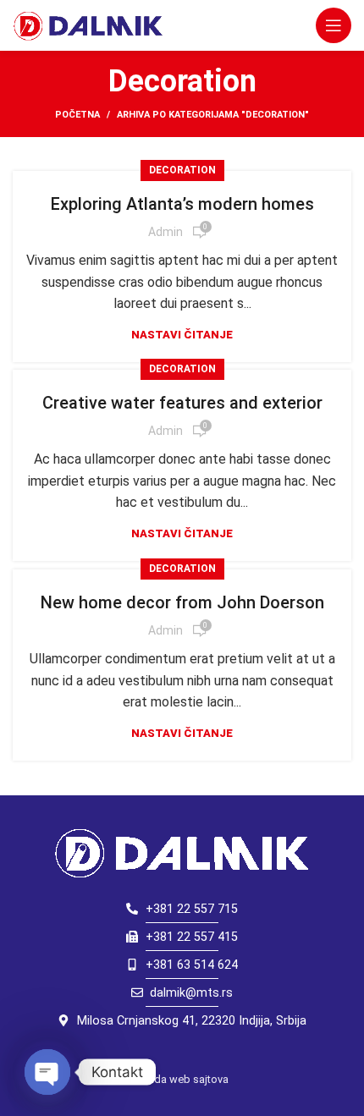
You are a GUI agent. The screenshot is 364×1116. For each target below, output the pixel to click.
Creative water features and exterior (182, 403)
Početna (77, 114)
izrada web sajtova (182, 1079)
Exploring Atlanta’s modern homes (182, 204)
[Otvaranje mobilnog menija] (333, 25)
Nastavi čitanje (182, 334)
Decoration (182, 170)
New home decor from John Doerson (182, 602)
